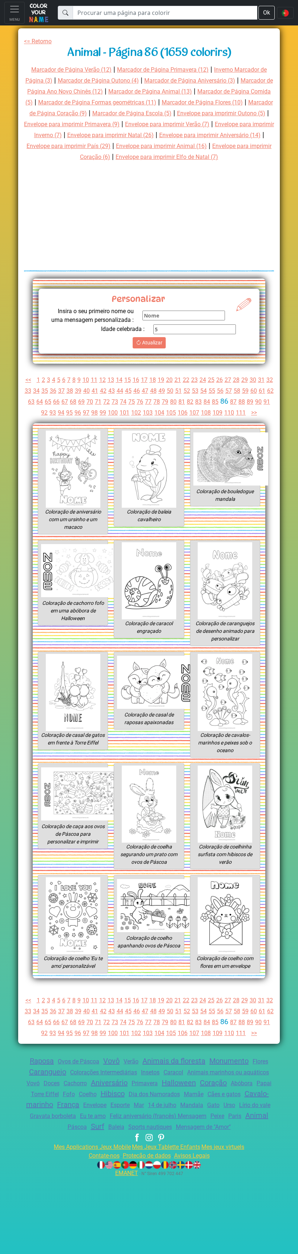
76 (140, 401)
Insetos (150, 1072)
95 (69, 412)
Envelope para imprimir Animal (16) (161, 146)
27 (228, 379)
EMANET (126, 1173)
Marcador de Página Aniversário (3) (189, 80)
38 (70, 390)
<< (28, 379)
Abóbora (242, 1083)
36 (53, 390)
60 (253, 390)
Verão (131, 1061)
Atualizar (151, 343)
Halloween (179, 1082)
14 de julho (162, 1105)
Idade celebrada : (123, 329)
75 (131, 401)
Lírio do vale (254, 1105)
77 (148, 401)
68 (73, 401)
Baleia (116, 1126)
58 (237, 390)
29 (244, 379)
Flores (260, 1061)
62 (270, 390)
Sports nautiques (150, 1126)
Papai (264, 1083)
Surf (97, 1126)
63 (31, 401)
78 (156, 401)
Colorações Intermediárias (103, 1072)
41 (95, 390)
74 (123, 401)
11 (94, 379)
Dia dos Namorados (154, 1094)
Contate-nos (104, 1155)
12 (102, 379)
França (68, 1104)
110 (229, 412)
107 (194, 412)
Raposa (42, 1061)
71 (98, 401)
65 (48, 401)
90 (258, 401)
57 (228, 390)
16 (136, 379)
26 (219, 379)
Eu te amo (93, 1116)
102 (136, 412)
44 (120, 390)
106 (183, 412)
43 (111, 390)
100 (113, 412)
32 (269, 379)
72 (106, 401)
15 (127, 379)
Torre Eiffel (45, 1094)
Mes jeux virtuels (222, 1146)
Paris (234, 1116)
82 (190, 401)
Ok (266, 12)
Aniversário (109, 1082)
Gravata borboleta (53, 1116)
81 (181, 401)
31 (261, 379)
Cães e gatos (224, 1094)
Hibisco (113, 1093)
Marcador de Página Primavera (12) (163, 69)
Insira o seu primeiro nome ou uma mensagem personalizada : (92, 315)
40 (86, 390)
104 (159, 412)
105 (171, 412)
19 (161, 379)
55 (212, 390)
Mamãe (194, 1094)
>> (254, 412)
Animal (256, 1115)
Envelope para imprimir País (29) (68, 146)
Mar (139, 1105)
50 (170, 390)
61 (262, 390)
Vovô (111, 1061)
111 (241, 412)
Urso (229, 1105)
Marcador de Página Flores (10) (202, 102)
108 (206, 412)
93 (52, 412)
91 (266, 401)
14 (119, 379)
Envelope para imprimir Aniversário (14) (210, 135)
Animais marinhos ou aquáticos (228, 1072)
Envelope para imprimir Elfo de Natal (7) (167, 156)
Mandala (191, 1105)
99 (103, 412)
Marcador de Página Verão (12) (71, 69)
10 (85, 379)
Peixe (217, 1116)
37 (61, 390)
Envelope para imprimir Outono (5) (221, 113)
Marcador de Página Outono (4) (98, 80)
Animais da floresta (173, 1061)
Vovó (33, 1083)
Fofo (69, 1094)
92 (44, 412)
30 (253, 379)
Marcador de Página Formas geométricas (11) (97, 102)
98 (94, 412)
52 (187, 390)
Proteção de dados (147, 1155)
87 (233, 401)
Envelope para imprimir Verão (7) (167, 124)
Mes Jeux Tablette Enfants (166, 1146)
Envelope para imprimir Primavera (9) (72, 124)
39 (78, 390)
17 (144, 379)
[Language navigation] (285, 13)
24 (203, 379)
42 (103, 390)
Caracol (173, 1072)
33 (28, 390)
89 (250, 401)
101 (124, 412)
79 (165, 401)
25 (211, 379)
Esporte (120, 1105)
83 (198, 401)
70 (89, 401)
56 (220, 390)
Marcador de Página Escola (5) (132, 113)
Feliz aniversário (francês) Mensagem (158, 1116)
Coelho (88, 1094)
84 (207, 401)
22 (186, 379)
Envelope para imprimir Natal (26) (110, 135)
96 (77, 412)
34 (36, 390)
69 (81, 401)
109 (217, 412)
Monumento (229, 1061)
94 (61, 412)
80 (173, 401)
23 (194, 379)
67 (64, 401)
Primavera (145, 1083)
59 (245, 390)
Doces (52, 1083)
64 (39, 401)
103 (148, 412)
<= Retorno (38, 41)
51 (178, 390)
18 (152, 379)
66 (56, 401)
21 (177, 379)
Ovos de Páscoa (78, 1061)
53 (195, 390)
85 (215, 401)
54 (203, 390)
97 (86, 412)
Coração (213, 1082)
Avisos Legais (192, 1155)
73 (115, 401)
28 (236, 379)
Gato (213, 1105)
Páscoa (77, 1126)
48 (153, 390)
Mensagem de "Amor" (203, 1126)
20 (169, 379)
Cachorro (75, 1083)
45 (128, 390)
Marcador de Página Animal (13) (150, 91)
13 (111, 379)
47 (145, 390)
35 (44, 390)
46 (136, 390)
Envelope (94, 1105)
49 (161, 390)
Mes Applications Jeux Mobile (92, 1146)
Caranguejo (47, 1071)
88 (241, 401)
